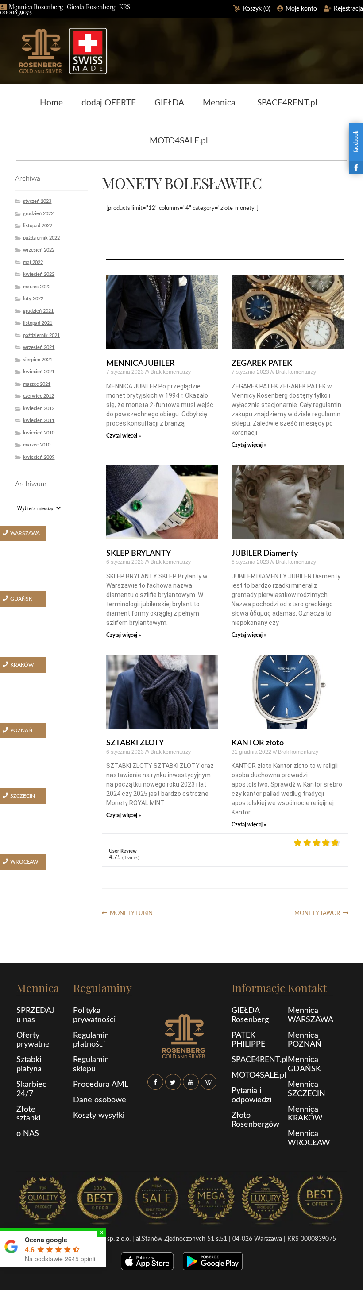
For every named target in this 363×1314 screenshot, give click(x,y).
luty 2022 (33, 298)
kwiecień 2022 (38, 274)
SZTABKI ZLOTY (135, 743)
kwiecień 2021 (38, 371)
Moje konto (301, 9)
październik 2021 (41, 335)
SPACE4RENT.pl (287, 103)
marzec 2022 (36, 286)
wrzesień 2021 (38, 347)
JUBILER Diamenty (265, 554)
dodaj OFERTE (108, 103)
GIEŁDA (169, 103)
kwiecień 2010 (38, 432)
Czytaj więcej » (123, 435)
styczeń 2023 (37, 201)
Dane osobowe (99, 1100)
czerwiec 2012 (38, 396)
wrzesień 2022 (38, 250)
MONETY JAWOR (317, 913)
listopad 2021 (37, 323)
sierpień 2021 (37, 359)
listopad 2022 (37, 225)
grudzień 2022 (38, 213)
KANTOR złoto (258, 743)
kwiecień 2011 (38, 420)
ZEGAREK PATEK (262, 364)
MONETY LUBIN (131, 913)
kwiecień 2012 (38, 408)
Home (51, 103)
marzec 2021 (36, 384)
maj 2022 (33, 262)
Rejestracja (348, 9)
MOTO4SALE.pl (179, 141)
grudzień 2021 (38, 311)
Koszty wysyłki (98, 1116)
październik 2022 (41, 238)
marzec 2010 (36, 444)
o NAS (27, 1134)
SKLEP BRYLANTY (138, 554)
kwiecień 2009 (38, 457)
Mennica (219, 103)
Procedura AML (100, 1085)
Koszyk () (256, 9)
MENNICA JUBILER (140, 364)
